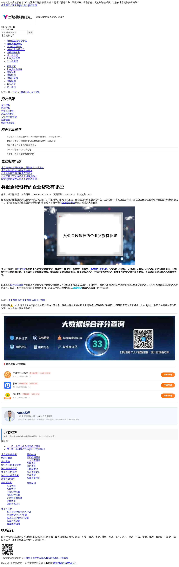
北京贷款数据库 (14, 69)
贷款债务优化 (33, 478)
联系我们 (54, 558)
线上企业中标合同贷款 (18, 518)
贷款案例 (11, 81)
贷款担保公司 (8, 123)
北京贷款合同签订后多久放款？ (16, 170)
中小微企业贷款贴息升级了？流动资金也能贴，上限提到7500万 (34, 137)
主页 (15, 92)
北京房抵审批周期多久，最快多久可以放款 (22, 167)
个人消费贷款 (33, 460)
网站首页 (11, 66)
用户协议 (36, 558)
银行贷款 (31, 466)
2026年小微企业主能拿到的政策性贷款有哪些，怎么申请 (31, 141)
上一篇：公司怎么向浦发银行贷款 (23, 446)
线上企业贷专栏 (14, 46)
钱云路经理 (13, 194)
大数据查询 (32, 469)
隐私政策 (45, 558)
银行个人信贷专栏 (16, 49)
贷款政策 (32, 5)
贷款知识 (11, 72)
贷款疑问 (11, 75)
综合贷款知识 (33, 472)
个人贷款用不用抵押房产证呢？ (16, 173)
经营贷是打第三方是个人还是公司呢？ (20, 179)
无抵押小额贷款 (9, 117)
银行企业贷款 (16, 285)
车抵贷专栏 (6, 482)
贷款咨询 (23, 5)
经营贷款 (31, 475)
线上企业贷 (12, 55)
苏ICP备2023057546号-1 (64, 563)
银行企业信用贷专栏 (17, 40)
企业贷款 (35, 92)
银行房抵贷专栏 (14, 43)
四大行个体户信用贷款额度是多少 (21, 145)
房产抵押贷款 (33, 457)
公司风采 (14, 5)
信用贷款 (31, 463)
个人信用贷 (12, 61)
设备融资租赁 (13, 523)
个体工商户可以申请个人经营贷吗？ (19, 176)
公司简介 (27, 558)
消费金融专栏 (13, 52)
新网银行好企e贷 (99, 269)
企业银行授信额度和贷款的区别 (20, 154)
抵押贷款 (5, 108)
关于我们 (5, 5)
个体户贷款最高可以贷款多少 (19, 150)
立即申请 (168, 375)
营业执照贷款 (13, 521)
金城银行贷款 (38, 300)
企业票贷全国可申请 (17, 515)
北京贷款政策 (13, 58)
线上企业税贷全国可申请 (19, 512)
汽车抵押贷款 (8, 114)
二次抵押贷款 (8, 111)
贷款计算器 (12, 78)
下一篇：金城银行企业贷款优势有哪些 (26, 449)
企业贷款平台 (68, 202)
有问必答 (11, 84)
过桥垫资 (5, 120)
